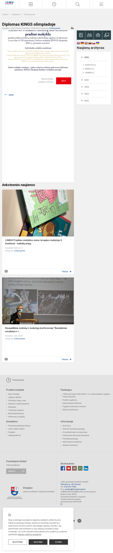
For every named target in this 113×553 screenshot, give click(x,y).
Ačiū (63, 81)
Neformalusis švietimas (72, 403)
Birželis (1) (89, 69)
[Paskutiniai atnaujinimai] (54, 4)
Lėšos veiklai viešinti (16, 429)
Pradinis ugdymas (70, 400)
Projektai (11, 432)
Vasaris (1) (89, 73)
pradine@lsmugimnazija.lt (75, 489)
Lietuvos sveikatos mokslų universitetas (39, 492)
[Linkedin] (86, 468)
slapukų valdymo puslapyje (29, 534)
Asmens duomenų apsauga (74, 429)
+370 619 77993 (70, 487)
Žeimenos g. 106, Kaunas (71, 484)
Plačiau (65, 271)
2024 (86, 87)
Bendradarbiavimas (16, 413)
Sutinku (58, 542)
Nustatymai (18, 542)
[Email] (80, 468)
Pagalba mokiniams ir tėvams (74, 406)
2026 (86, 57)
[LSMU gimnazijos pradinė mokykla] (9, 3)
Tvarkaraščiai (18, 380)
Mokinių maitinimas (70, 410)
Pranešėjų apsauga (70, 439)
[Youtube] (68, 468)
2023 (86, 94)
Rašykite (11, 471)
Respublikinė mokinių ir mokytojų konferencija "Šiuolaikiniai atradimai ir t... (36, 330)
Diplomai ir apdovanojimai (18, 404)
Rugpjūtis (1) (90, 65)
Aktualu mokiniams (70, 445)
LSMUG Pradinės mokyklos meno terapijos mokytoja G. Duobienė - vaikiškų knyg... (33, 242)
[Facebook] (63, 468)
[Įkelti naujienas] (30, 4)
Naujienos (16, 14)
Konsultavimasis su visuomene (75, 432)
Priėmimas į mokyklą (16, 417)
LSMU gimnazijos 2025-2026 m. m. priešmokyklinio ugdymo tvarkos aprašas (86, 395)
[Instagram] (74, 468)
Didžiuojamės (29, 14)
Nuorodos (67, 426)
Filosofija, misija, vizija (17, 400)
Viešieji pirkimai (14, 435)
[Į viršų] (79, 521)
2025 (86, 80)
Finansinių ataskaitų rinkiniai (19, 426)
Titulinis (5, 14)
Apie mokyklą (13, 394)
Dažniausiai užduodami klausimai (76, 435)
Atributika (12, 407)
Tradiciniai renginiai (16, 410)
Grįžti (11, 95)
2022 (86, 101)
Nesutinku (38, 542)
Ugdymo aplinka (14, 397)
